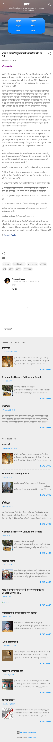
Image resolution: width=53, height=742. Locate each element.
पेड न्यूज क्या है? (8, 700)
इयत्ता (26, 4)
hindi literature (19, 264)
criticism (6, 264)
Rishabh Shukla (18, 279)
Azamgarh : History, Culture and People (22, 377)
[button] (49, 54)
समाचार (18, 31)
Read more (45, 369)
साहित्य (34, 21)
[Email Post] (3, 259)
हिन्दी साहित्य (28, 269)
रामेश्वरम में (6, 348)
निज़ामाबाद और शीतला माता (12, 671)
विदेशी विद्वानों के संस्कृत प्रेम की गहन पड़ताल (19, 613)
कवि (4, 269)
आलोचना (43, 264)
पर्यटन (33, 26)
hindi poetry (32, 264)
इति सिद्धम (6, 406)
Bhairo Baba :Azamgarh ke (15, 473)
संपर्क (33, 31)
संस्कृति (18, 26)
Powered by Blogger (28, 732)
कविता (11, 269)
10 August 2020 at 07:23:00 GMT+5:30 (26, 281)
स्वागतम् (18, 21)
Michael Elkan (32, 737)
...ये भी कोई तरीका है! (10, 642)
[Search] (49, 5)
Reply (14, 289)
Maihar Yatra (8, 560)
